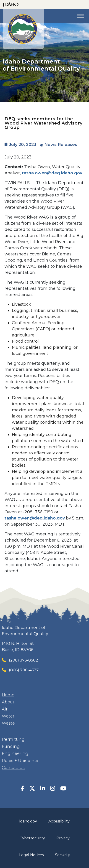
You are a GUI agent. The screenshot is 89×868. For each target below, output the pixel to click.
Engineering (15, 753)
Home (8, 694)
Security (62, 855)
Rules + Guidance (20, 760)
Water (8, 716)
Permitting (13, 739)
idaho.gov (28, 821)
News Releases (60, 144)
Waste (8, 723)
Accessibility (59, 821)
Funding (11, 746)
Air (5, 709)
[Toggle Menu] (80, 16)
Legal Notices (31, 855)
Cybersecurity (32, 838)
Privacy (63, 838)
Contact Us (13, 767)
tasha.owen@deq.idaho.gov (52, 173)
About (8, 702)
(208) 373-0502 (23, 660)
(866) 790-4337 (24, 669)
